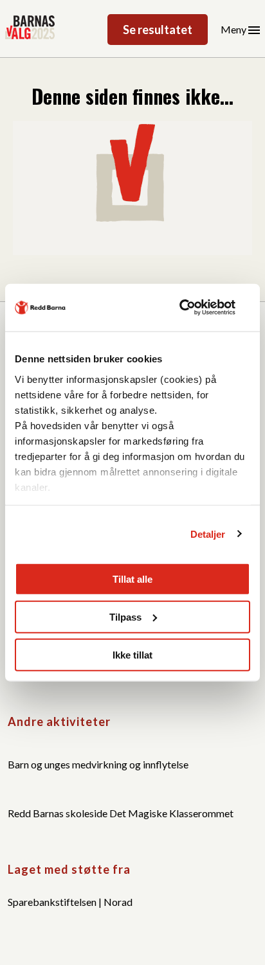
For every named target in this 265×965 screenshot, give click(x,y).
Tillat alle (132, 579)
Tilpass (125, 616)
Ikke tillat (132, 654)
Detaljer (208, 533)
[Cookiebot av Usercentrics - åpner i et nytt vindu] (194, 308)
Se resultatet (157, 29)
